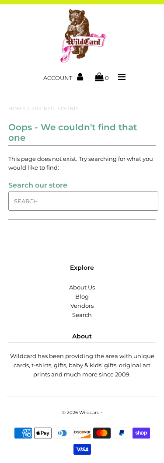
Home (17, 108)
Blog (82, 296)
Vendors (82, 305)
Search (82, 314)
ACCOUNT (58, 77)
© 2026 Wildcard (81, 412)
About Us (82, 287)
